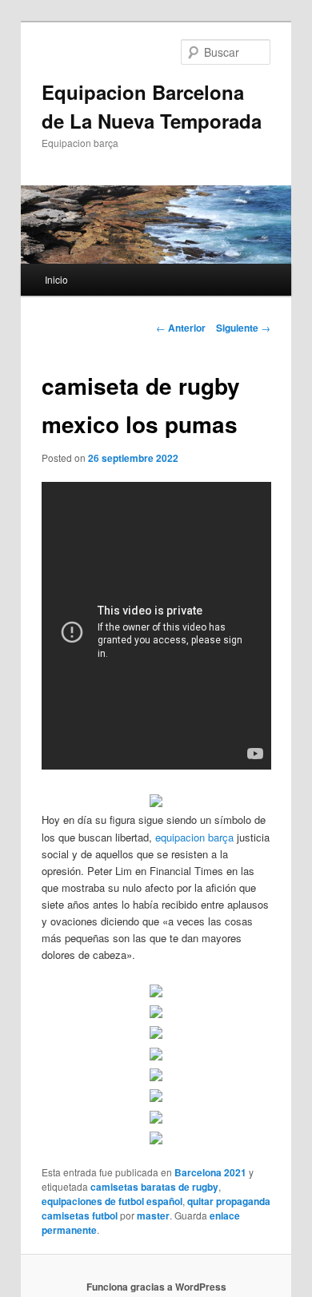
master (153, 1215)
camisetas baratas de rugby (154, 1187)
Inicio (56, 279)
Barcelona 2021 (210, 1172)
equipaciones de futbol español (112, 1201)
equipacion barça (194, 837)
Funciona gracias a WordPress (156, 1286)
